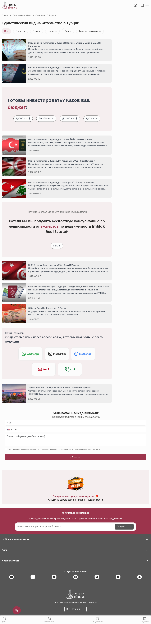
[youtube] (11, 577)
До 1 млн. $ (92, 118)
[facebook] (33, 577)
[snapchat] (139, 577)
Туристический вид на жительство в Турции (34, 15)
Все (6, 31)
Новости (52, 31)
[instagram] (75, 577)
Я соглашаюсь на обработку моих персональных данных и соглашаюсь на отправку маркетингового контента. (54, 449)
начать (56, 245)
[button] (9, 429)
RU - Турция (73, 609)
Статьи (36, 31)
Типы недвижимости (90, 31)
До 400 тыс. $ (69, 118)
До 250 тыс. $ (46, 118)
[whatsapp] (97, 577)
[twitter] (54, 577)
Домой (5, 15)
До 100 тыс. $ (23, 118)
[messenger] (118, 577)
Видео (67, 31)
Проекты (20, 31)
